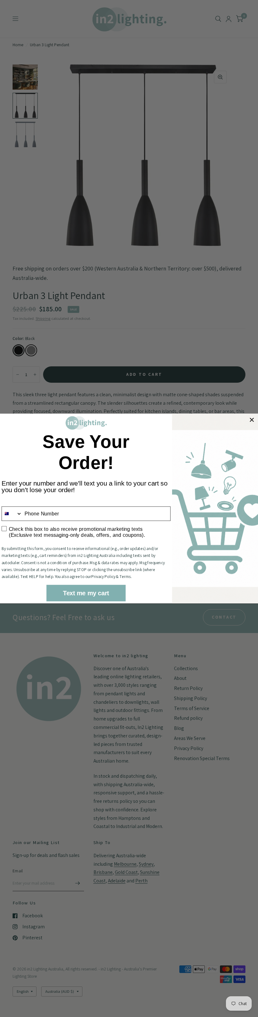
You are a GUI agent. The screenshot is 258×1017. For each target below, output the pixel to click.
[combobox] (12, 513)
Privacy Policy (103, 576)
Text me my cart (86, 593)
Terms (125, 576)
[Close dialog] (252, 420)
